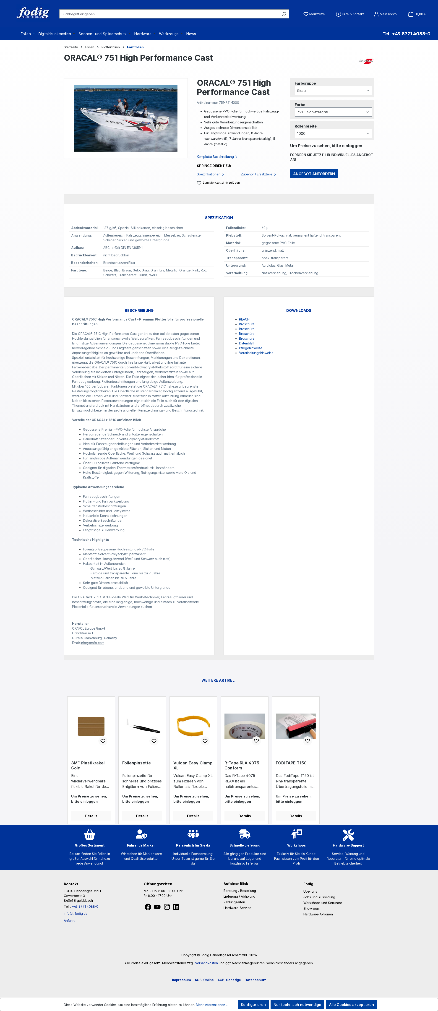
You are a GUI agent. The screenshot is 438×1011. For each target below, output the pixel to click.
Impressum (181, 980)
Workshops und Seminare (322, 903)
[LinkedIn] (176, 908)
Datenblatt (246, 343)
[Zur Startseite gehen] (27, 13)
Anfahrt (69, 920)
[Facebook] (148, 908)
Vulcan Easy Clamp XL (192, 765)
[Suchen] (284, 13)
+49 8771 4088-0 (85, 906)
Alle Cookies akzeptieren (351, 1004)
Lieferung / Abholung (239, 896)
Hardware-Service (237, 908)
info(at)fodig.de (76, 913)
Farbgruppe (305, 83)
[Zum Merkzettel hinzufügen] (102, 740)
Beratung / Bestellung (240, 891)
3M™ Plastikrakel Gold (88, 765)
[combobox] (169, 13)
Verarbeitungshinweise (256, 353)
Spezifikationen (209, 174)
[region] (125, 118)
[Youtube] (157, 908)
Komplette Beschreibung (216, 157)
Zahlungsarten (234, 902)
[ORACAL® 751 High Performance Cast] (125, 118)
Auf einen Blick (236, 884)
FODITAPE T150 (291, 763)
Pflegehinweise (250, 348)
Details (91, 816)
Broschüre (247, 324)
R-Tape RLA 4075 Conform (241, 765)
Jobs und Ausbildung (319, 897)
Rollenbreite (306, 126)
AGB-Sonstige (229, 980)
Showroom (311, 908)
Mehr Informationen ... (212, 1005)
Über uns (310, 891)
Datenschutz (255, 980)
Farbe (300, 104)
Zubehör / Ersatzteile (257, 174)
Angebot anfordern (314, 174)
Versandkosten (206, 963)
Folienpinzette (136, 763)
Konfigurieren (253, 1004)
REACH (244, 319)
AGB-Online (204, 980)
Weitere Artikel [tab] (218, 680)
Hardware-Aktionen (318, 914)
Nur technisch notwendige (297, 1004)
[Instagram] (167, 908)
